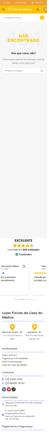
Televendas (39, 2)
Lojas (8, 2)
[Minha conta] (37, 9)
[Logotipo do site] (19, 9)
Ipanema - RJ (34, 332)
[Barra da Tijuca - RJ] (12, 327)
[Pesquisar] (42, 17)
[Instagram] (14, 389)
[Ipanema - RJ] (34, 327)
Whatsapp (22, 2)
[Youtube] (9, 389)
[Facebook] (4, 389)
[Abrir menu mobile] (3, 9)
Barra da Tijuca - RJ (12, 332)
